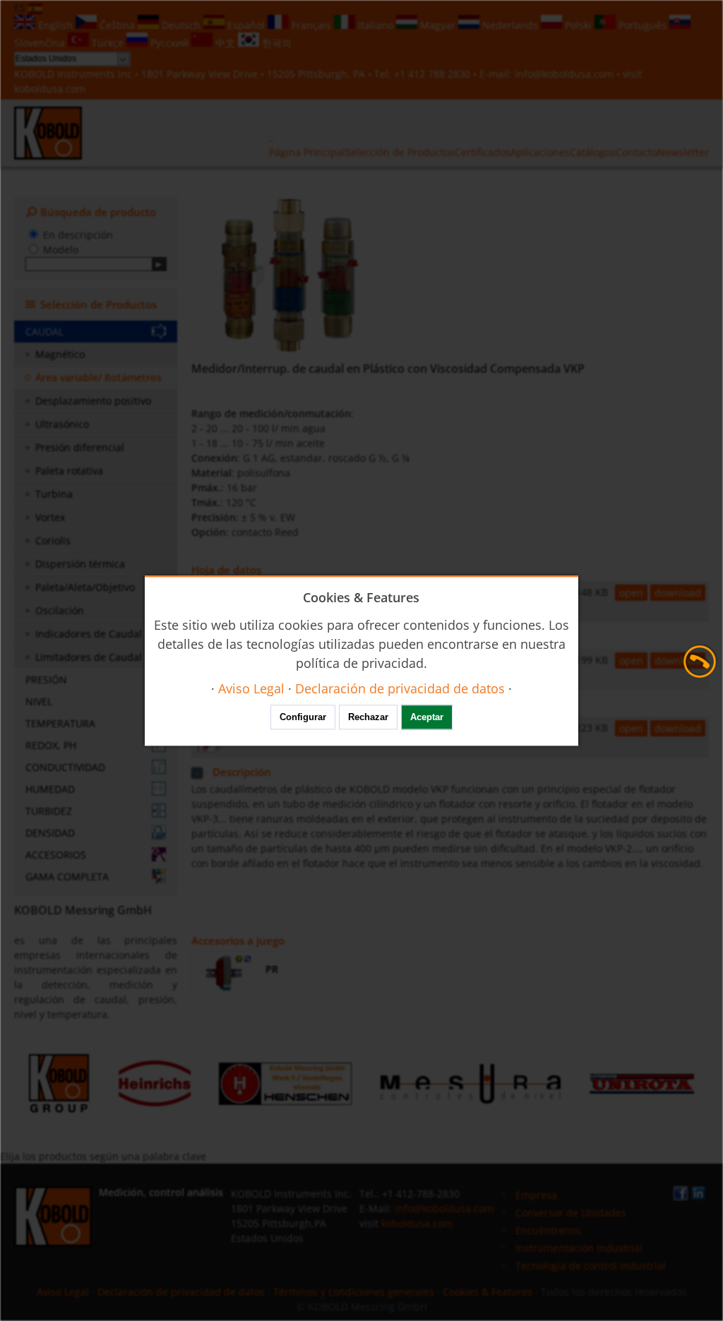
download (678, 592)
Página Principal (307, 152)
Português (642, 25)
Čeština (117, 25)
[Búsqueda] (159, 264)
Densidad (50, 832)
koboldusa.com (49, 88)
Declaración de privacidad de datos (181, 1291)
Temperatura (60, 723)
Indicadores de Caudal (88, 633)
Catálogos (593, 152)
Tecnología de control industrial (590, 1265)
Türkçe (107, 42)
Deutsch (181, 25)
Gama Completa (67, 876)
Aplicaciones (540, 152)
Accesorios (55, 854)
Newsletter (683, 152)
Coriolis (53, 540)
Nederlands (510, 25)
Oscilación (59, 610)
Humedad (50, 789)
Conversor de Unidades (570, 1212)
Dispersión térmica (80, 563)
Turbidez (48, 811)
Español (246, 25)
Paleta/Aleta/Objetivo (85, 587)
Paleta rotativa (69, 470)
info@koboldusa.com (564, 73)
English (55, 25)
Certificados (482, 152)
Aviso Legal (63, 1291)
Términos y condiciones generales (353, 1291)
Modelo (60, 249)
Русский (169, 42)
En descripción (78, 234)
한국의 (275, 42)
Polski (578, 25)
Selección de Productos (400, 152)
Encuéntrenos (548, 1230)
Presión (46, 679)
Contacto (636, 152)
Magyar (437, 25)
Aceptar (426, 717)
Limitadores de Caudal (88, 657)
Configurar (303, 717)
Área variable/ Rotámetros (98, 377)
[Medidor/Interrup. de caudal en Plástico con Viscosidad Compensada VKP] (290, 275)
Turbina (54, 494)
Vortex (50, 517)
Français (311, 25)
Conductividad (65, 767)
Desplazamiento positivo (93, 400)
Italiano (375, 25)
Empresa (536, 1195)
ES (21, 7)
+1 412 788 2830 (433, 73)
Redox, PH (50, 745)
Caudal (44, 331)
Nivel (38, 701)
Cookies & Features (487, 1291)
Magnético (60, 354)
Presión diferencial (79, 447)
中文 (225, 42)
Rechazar (368, 717)
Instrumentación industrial (579, 1248)
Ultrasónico (62, 424)
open (631, 592)
